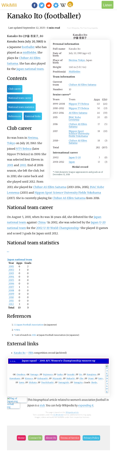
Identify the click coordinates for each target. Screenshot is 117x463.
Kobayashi (42, 378)
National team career (19, 98)
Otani (91, 378)
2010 (11, 297)
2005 (11, 280)
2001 (10, 165)
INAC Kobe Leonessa (75, 118)
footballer (28, 47)
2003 (11, 273)
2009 (11, 293)
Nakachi (70, 378)
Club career (14, 88)
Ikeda (94, 382)
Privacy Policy (91, 437)
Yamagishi (63, 382)
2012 (11, 304)
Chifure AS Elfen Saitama (82, 84)
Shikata (33, 382)
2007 (11, 287)
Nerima (73, 60)
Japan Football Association (30, 324)
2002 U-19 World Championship (57, 228)
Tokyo (81, 60)
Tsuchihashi (47, 382)
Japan (72, 161)
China (42, 222)
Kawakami (15, 378)
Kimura (29, 378)
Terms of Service (69, 437)
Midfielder (74, 71)
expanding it (85, 405)
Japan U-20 (75, 157)
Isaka (59, 374)
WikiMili (9, 4)
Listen (107, 4)
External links (33, 116)
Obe (81, 378)
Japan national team (30, 69)
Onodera (21, 374)
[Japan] (107, 391)
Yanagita (78, 382)
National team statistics (21, 107)
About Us (51, 437)
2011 (11, 300)
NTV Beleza (23, 148)
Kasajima (91, 374)
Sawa (21, 382)
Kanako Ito (20, 352)
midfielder (29, 52)
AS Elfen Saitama (78, 112)
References (14, 116)
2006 (11, 283)
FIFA (17, 330)
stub (42, 405)
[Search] (70, 4)
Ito (80, 374)
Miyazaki (57, 378)
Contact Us (35, 437)
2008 (11, 290)
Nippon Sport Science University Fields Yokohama (79, 134)
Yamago (34, 374)
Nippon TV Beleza (79, 103)
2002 (23, 165)
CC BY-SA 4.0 (58, 415)
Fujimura (48, 374)
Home (21, 437)
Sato (100, 378)
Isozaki (70, 374)
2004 (11, 276)
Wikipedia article (72, 412)
